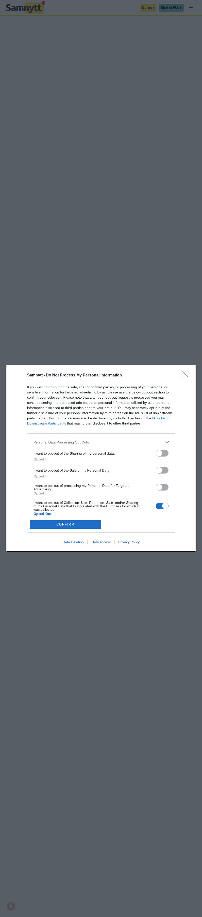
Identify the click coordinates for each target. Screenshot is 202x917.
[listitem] (101, 442)
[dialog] (101, 458)
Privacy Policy (129, 542)
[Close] (186, 375)
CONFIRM (65, 524)
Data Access (101, 542)
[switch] (162, 453)
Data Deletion (73, 542)
